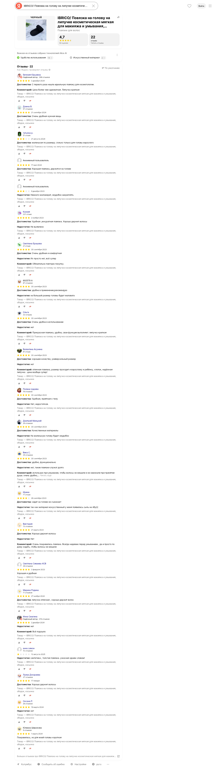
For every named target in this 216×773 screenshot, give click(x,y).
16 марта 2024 (37, 707)
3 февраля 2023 (38, 569)
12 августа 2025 (38, 654)
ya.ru (98, 764)
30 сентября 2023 (39, 249)
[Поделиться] (118, 17)
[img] (23, 81)
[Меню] (210, 6)
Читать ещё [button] (45, 475)
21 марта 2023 (37, 530)
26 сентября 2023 (38, 498)
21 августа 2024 (38, 139)
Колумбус (26, 764)
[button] (111, 68)
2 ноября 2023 (37, 218)
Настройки (80, 764)
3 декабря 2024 (38, 81)
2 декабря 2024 (38, 622)
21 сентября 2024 (38, 112)
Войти (201, 6)
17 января (35, 681)
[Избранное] (189, 6)
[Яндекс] (19, 6)
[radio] (19, 100)
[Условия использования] (117, 55)
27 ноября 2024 (38, 596)
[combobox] (56, 6)
